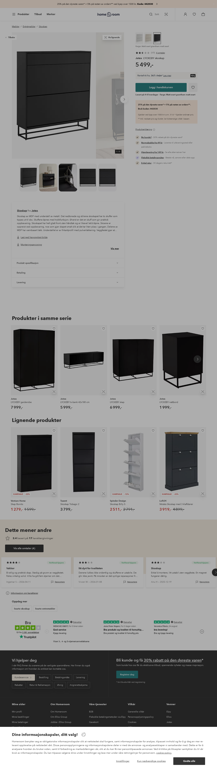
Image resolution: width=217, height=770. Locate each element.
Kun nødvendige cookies (151, 761)
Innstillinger (122, 761)
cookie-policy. (164, 752)
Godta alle (189, 761)
